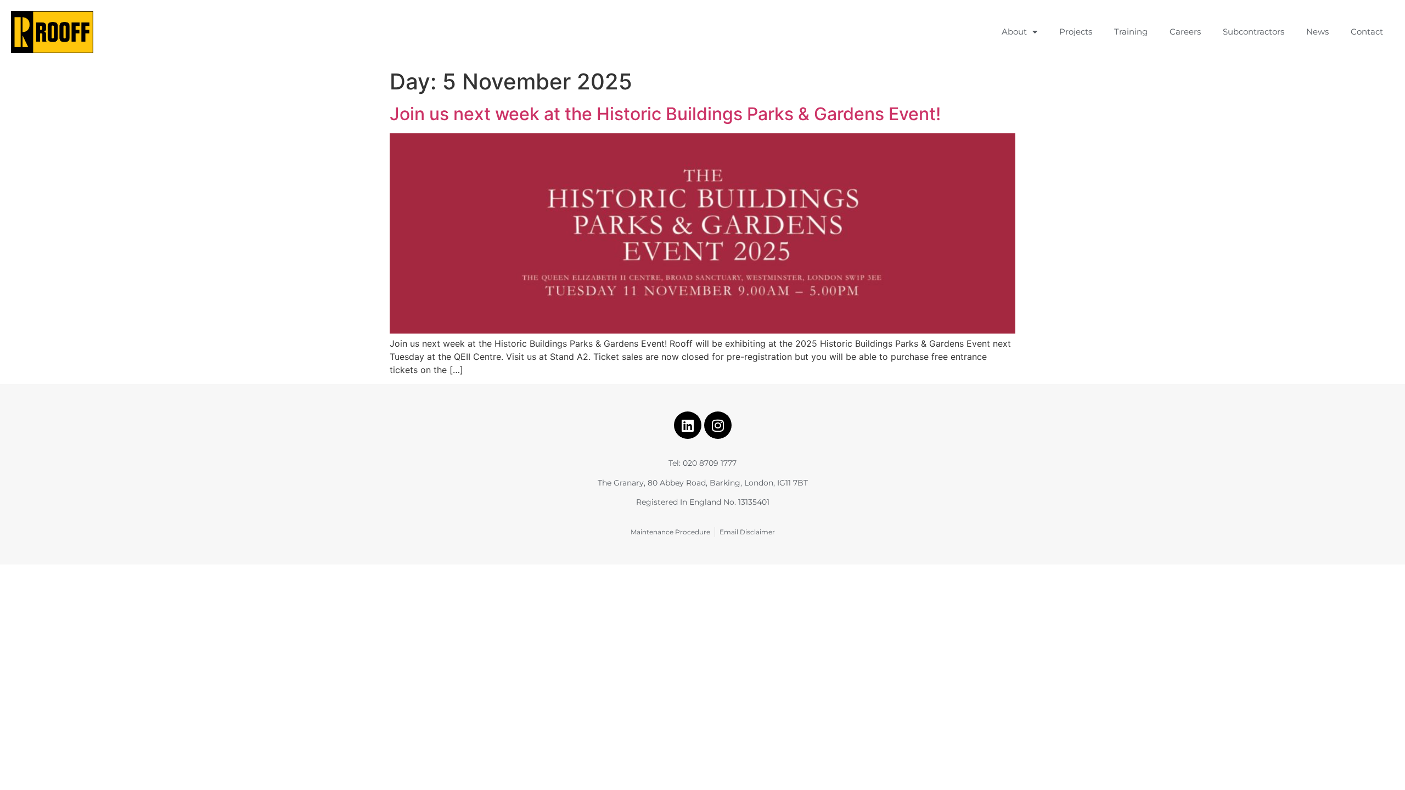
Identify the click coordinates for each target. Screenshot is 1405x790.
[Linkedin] (687, 425)
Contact (1367, 31)
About (1014, 31)
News (1317, 31)
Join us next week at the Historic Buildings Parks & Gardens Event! (665, 114)
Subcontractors (1253, 31)
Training (1131, 31)
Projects (1075, 31)
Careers (1185, 31)
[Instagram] (718, 425)
